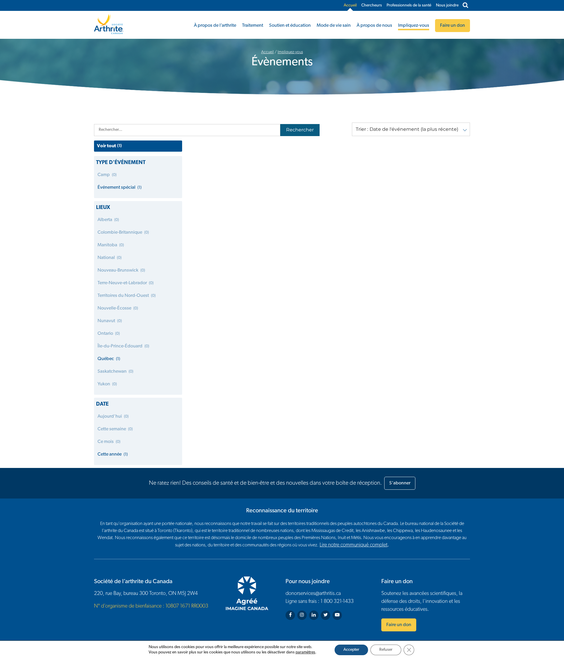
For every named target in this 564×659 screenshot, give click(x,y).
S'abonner (399, 483)
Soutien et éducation (290, 25)
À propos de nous (374, 25)
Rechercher (300, 130)
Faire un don (398, 625)
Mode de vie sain (334, 25)
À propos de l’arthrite (215, 25)
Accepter (351, 650)
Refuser (385, 650)
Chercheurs (371, 5)
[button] (411, 129)
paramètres (305, 652)
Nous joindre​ (447, 5)
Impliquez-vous (413, 25)
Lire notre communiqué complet (353, 545)
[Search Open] (465, 5)
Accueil (350, 5)
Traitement (252, 25)
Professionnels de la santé (409, 5)
